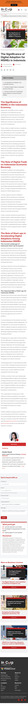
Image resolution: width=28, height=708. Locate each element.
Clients (16, 675)
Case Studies (18, 690)
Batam (2, 690)
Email (2, 487)
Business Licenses (4, 49)
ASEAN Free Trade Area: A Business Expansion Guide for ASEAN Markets (13, 643)
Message (3, 507)
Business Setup (12, 49)
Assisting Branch (5, 501)
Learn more (14, 4)
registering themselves (11, 421)
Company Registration (20, 49)
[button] (20, 9)
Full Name (3, 481)
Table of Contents (8, 78)
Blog (5, 14)
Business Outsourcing (6, 678)
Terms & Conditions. (11, 697)
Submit (4, 517)
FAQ (16, 688)
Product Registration (5, 676)
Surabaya (3, 688)
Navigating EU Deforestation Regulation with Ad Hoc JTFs (11, 612)
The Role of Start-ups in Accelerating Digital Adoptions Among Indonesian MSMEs (13, 93)
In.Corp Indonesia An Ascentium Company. (10, 696)
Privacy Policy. (4, 697)
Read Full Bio (14, 444)
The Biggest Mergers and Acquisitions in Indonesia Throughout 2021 (14, 582)
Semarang (3, 686)
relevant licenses (5, 423)
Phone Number (4, 495)
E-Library (17, 685)
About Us (17, 676)
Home (2, 14)
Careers (16, 680)
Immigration (3, 680)
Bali (2, 685)
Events (16, 678)
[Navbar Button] (25, 9)
